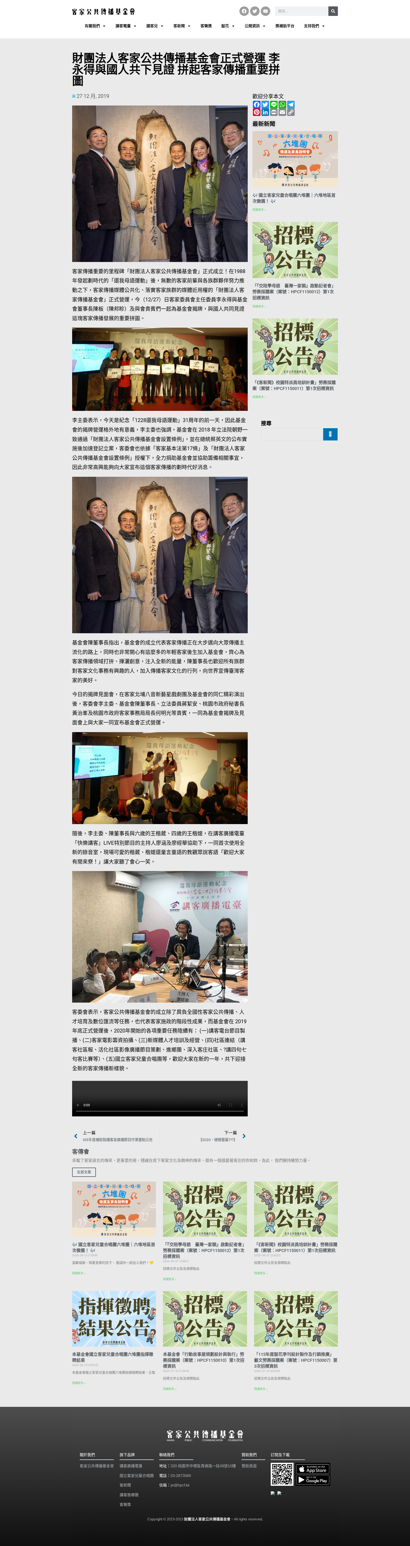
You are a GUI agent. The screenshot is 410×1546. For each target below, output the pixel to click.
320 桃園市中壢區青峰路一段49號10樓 (203, 1466)
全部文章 (84, 1172)
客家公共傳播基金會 (97, 1466)
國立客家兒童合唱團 (137, 1476)
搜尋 (266, 423)
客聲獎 (206, 26)
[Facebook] (244, 11)
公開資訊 (252, 26)
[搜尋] (333, 11)
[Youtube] (265, 11)
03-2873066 (181, 1476)
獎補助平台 (284, 26)
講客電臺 (123, 26)
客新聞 (179, 26)
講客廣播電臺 (131, 1466)
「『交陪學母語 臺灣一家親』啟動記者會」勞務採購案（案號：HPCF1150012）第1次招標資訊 (294, 291)
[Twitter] (255, 11)
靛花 (225, 26)
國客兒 (152, 26)
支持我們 (311, 26)
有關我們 (92, 26)
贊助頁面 (249, 1466)
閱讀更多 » (259, 209)
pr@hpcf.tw (180, 1485)
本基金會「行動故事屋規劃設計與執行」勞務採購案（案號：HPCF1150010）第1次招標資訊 (203, 1360)
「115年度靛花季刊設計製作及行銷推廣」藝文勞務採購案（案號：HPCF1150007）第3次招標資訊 (295, 1360)
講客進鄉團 (129, 1495)
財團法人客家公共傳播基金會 (207, 1519)
